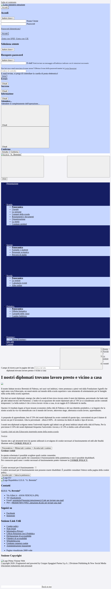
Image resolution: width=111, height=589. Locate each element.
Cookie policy (12, 526)
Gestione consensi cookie (17, 543)
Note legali (11, 529)
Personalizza (7, 448)
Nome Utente (32, 21)
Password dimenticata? (11, 29)
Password (31, 24)
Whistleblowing (13, 541)
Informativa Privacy (14, 531)
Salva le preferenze (22, 475)
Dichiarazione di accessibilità (18, 536)
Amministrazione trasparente (18, 546)
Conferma (14, 152)
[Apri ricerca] (88, 166)
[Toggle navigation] (22, 166)
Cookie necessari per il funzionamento (17, 467)
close (4, 179)
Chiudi (4, 84)
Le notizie (105, 357)
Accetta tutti (42, 448)
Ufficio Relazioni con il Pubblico (20, 533)
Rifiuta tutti (23, 448)
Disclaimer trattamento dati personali (16, 566)
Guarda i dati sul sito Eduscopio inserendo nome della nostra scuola (30, 431)
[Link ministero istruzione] (13, 5)
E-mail (29, 63)
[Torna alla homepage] (55, 154)
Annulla (5, 152)
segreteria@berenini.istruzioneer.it (38, 500)
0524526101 (15, 498)
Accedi (5, 7)
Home (105, 349)
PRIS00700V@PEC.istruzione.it (36, 503)
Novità (106, 351)
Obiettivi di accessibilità (16, 538)
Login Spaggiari (70, 68)
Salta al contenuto (8, 2)
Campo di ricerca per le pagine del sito (17, 368)
